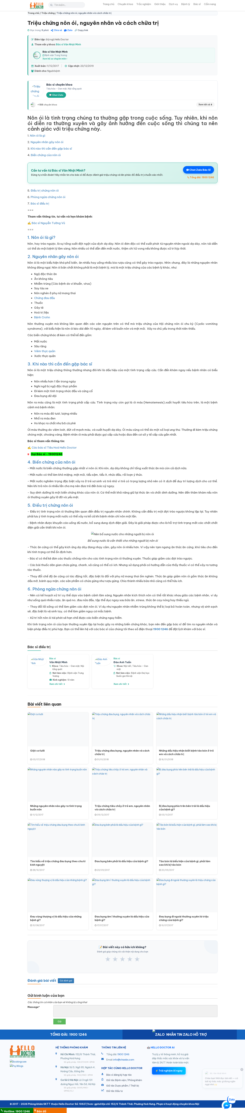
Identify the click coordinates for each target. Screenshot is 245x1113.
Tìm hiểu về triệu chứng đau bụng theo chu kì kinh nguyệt (58, 863)
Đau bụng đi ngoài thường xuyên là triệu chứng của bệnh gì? (183, 918)
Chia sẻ (58, 30)
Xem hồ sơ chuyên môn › (54, 58)
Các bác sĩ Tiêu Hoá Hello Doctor (54, 447)
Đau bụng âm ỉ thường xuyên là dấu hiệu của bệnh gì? (122, 918)
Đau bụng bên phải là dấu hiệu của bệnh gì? (121, 861)
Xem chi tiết (56, 684)
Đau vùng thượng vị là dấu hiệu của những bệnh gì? (56, 918)
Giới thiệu (160, 4)
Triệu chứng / (49, 12)
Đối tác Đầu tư (114, 1091)
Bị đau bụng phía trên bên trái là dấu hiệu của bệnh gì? (184, 807)
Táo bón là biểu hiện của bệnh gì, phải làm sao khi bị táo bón (184, 863)
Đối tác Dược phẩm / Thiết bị (122, 1085)
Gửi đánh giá (66, 980)
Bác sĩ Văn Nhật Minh (68, 44)
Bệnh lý (185, 4)
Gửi (59, 1021)
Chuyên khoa (125, 4)
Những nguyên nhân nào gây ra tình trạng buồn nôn (56, 807)
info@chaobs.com (123, 1059)
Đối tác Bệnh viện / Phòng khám (124, 1080)
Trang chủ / (34, 12)
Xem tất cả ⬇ (205, 104)
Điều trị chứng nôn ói (45, 190)
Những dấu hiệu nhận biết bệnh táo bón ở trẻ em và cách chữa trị (186, 752)
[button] (227, 1106)
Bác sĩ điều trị (40, 203)
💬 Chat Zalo (56, 95)
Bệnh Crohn (42, 317)
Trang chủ (108, 4)
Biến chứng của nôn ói (46, 155)
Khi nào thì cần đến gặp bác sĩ (51, 148)
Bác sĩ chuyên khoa (59, 84)
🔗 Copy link (81, 30)
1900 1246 (123, 1054)
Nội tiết (127, 666)
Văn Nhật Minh (58, 662)
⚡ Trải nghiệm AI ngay (168, 1070)
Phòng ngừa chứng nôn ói (48, 197)
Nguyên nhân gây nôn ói (47, 142)
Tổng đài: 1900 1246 (201, 177)
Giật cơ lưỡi (37, 750)
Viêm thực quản (44, 351)
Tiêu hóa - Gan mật (69, 666)
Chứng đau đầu (44, 298)
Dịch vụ (173, 4)
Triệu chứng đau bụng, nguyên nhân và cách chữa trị (122, 752)
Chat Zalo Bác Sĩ (200, 169)
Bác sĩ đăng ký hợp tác (119, 1074)
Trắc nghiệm (143, 4)
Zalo (69, 30)
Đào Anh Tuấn (122, 662)
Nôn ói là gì (37, 135)
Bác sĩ (197, 4)
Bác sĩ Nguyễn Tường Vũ (48, 223)
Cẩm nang (210, 4)
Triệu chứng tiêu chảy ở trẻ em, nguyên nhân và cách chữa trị (122, 807)
